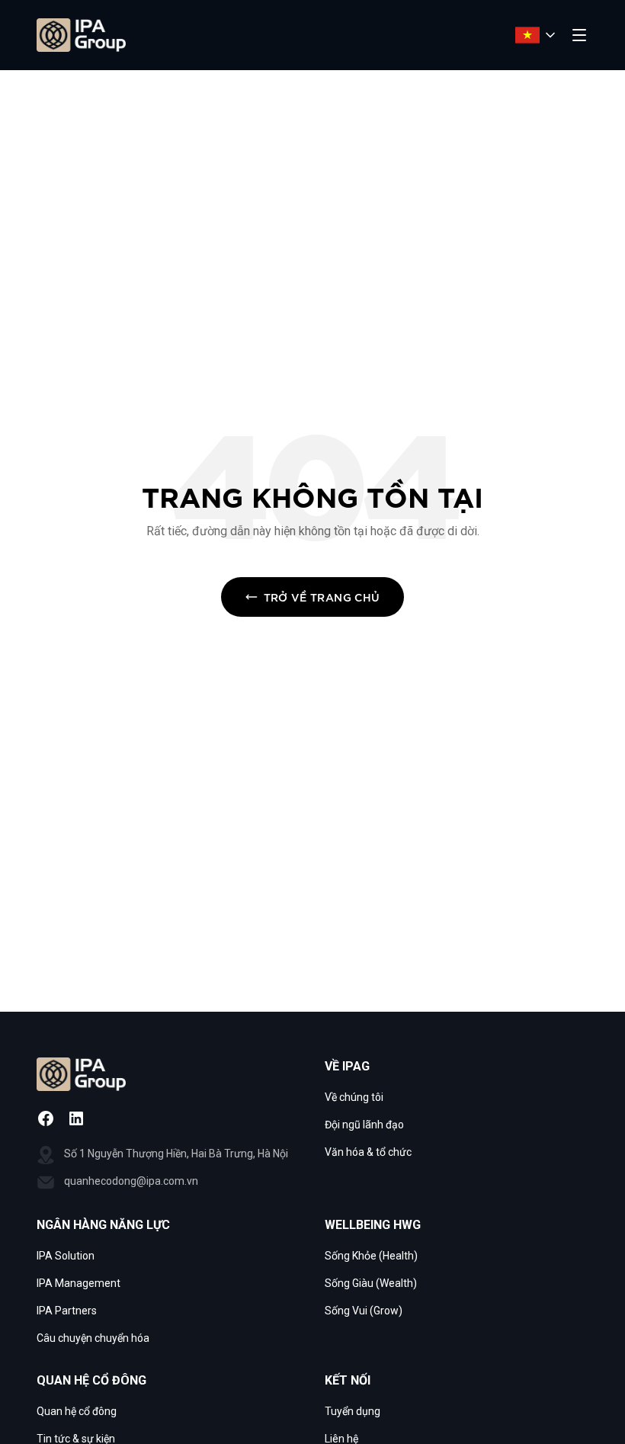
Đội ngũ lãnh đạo (364, 1124)
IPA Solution (66, 1256)
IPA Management (78, 1283)
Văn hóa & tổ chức (368, 1152)
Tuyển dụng (352, 1411)
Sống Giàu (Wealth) (371, 1283)
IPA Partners (67, 1310)
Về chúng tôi (354, 1097)
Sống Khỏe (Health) (371, 1256)
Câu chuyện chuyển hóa (93, 1338)
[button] (456, 1066)
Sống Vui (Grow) (363, 1310)
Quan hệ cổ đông (77, 1411)
